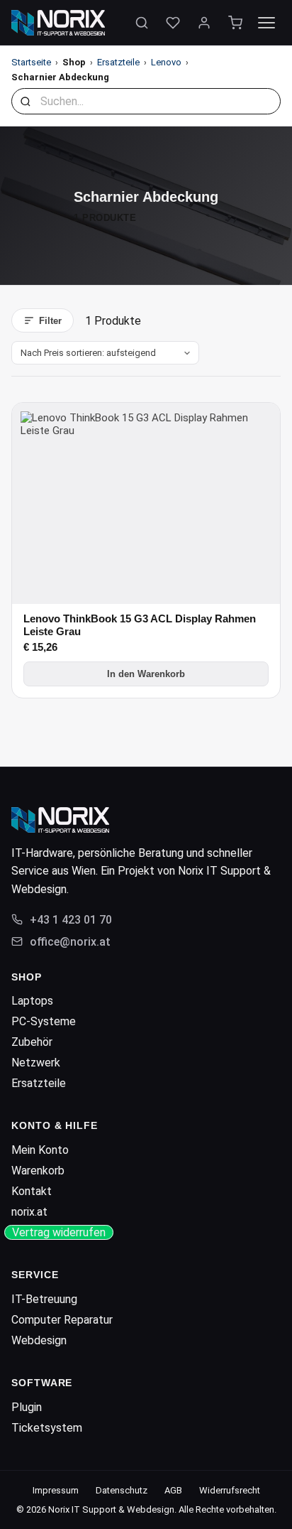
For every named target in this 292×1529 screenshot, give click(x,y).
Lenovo (166, 62)
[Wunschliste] (173, 23)
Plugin (26, 1407)
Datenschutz (121, 1490)
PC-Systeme (43, 1021)
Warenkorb (37, 1170)
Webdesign (39, 1340)
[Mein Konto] (204, 23)
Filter (50, 320)
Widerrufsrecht (229, 1490)
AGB (173, 1490)
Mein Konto (40, 1150)
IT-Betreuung (44, 1299)
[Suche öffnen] (142, 23)
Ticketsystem (46, 1428)
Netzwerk (35, 1062)
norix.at (29, 1212)
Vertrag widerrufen (59, 1232)
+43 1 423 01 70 (71, 919)
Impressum (56, 1490)
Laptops (32, 1000)
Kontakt (31, 1191)
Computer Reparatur (62, 1320)
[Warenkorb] (235, 23)
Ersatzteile (118, 62)
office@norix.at (70, 942)
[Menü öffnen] (266, 23)
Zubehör (31, 1042)
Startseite (31, 62)
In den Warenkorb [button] (146, 674)
